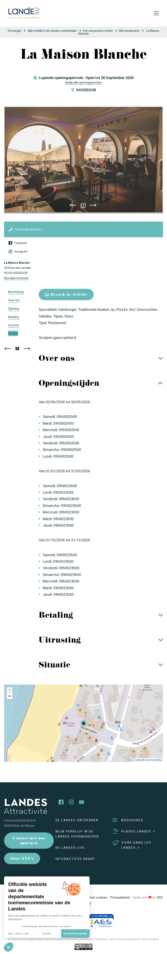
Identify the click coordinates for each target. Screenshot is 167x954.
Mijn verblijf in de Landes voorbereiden (52, 30)
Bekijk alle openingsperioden (83, 82)
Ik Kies (47, 933)
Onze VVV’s (22, 859)
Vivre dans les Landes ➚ (136, 845)
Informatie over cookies (90, 897)
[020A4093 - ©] (83, 159)
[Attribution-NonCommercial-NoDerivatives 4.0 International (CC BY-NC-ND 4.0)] (83, 946)
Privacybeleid (120, 897)
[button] (8, 947)
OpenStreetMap (153, 760)
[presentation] (73, 205)
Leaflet (137, 760)
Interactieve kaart (76, 859)
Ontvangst (14, 30)
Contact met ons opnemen (29, 841)
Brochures (132, 820)
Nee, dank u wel (18, 933)
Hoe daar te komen (16, 278)
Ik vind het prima (75, 933)
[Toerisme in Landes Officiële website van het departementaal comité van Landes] (24, 13)
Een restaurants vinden (98, 30)
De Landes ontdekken (77, 820)
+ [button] (9, 689)
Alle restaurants (129, 30)
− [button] (9, 696)
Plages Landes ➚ (138, 831)
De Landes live (70, 847)
